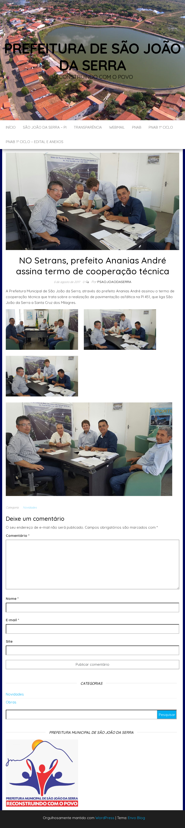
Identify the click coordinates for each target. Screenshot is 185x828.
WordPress (104, 817)
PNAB (136, 127)
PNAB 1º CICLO (161, 127)
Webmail (117, 127)
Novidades (30, 507)
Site (9, 641)
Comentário (17, 535)
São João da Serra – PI (44, 127)
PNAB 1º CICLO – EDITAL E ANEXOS (34, 141)
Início (11, 127)
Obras (11, 702)
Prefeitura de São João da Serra (92, 56)
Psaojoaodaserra (114, 282)
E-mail (12, 620)
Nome (12, 598)
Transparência (88, 127)
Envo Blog (136, 817)
